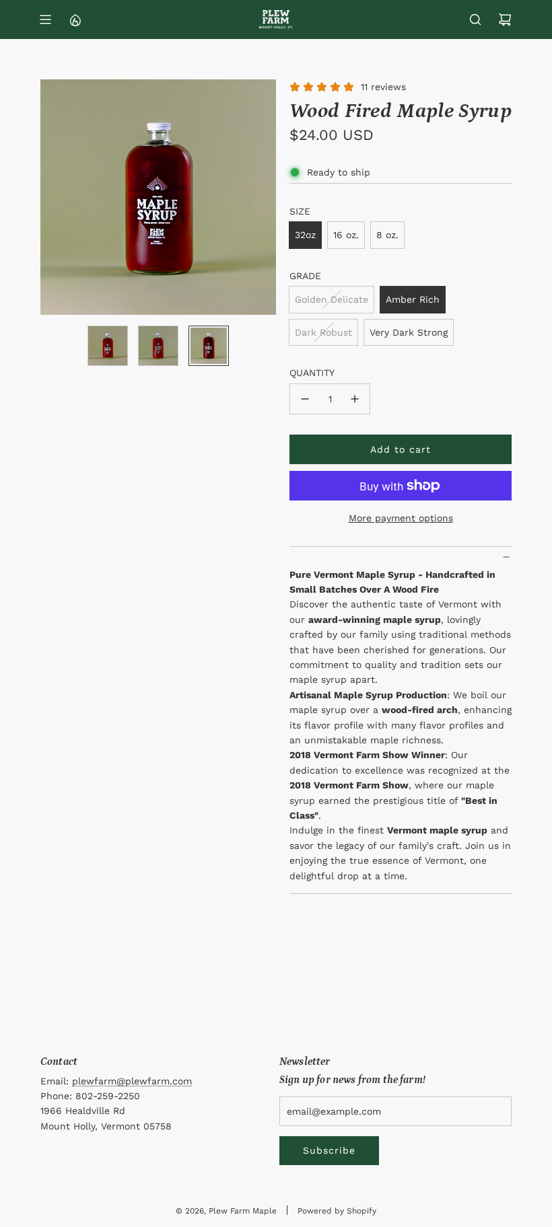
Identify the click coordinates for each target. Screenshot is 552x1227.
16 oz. (346, 234)
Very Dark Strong (409, 332)
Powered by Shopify (337, 1211)
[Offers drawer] (75, 19)
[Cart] (505, 19)
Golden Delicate (331, 299)
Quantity (312, 372)
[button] (51, 197)
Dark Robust (323, 332)
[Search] (475, 19)
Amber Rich (413, 299)
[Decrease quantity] (305, 399)
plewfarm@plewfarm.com (132, 1081)
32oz (305, 234)
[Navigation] (45, 19)
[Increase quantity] (355, 399)
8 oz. (387, 234)
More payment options (401, 518)
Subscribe (329, 1150)
